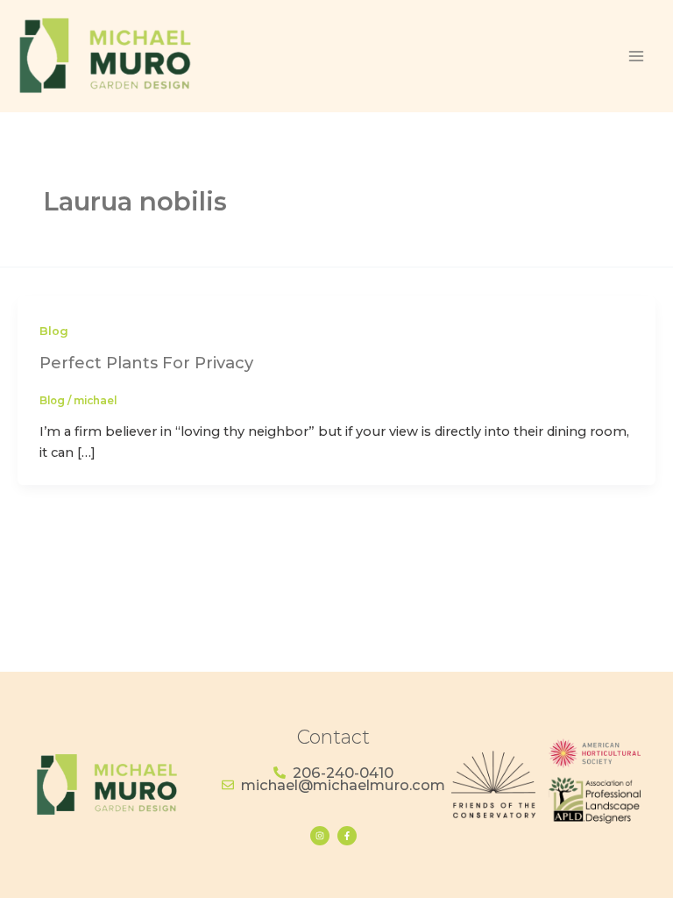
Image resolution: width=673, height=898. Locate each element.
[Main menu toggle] (635, 56)
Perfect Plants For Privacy (146, 363)
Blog (53, 331)
